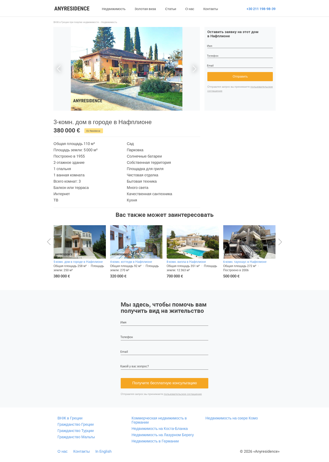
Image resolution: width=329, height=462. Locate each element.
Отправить (240, 76)
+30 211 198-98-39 (261, 9)
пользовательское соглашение (183, 393)
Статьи (170, 9)
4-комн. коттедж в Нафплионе (131, 262)
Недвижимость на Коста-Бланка (160, 428)
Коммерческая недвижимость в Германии (159, 420)
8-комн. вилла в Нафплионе (186, 262)
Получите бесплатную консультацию (164, 383)
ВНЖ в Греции (69, 418)
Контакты (210, 9)
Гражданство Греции (75, 424)
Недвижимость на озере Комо (231, 418)
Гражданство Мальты (76, 437)
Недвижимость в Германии (155, 441)
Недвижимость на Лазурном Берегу (163, 435)
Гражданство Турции (75, 430)
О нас (189, 9)
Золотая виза (145, 9)
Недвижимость (113, 9)
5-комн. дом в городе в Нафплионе (78, 262)
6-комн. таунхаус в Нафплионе (245, 262)
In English (103, 451)
